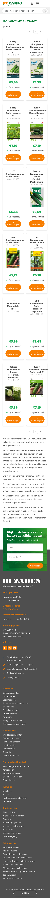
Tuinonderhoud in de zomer (15, 854)
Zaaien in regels (10, 875)
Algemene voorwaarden (13, 816)
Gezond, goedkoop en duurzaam (17, 857)
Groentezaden (9, 700)
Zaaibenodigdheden (12, 738)
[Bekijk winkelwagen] (37, 3)
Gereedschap (9, 748)
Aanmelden (35, 565)
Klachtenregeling (10, 836)
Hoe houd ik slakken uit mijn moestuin (19, 861)
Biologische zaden (11, 693)
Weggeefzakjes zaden (12, 720)
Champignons (9, 780)
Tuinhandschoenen (11, 755)
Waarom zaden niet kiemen (15, 868)
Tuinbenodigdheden (11, 742)
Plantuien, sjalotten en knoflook (16, 766)
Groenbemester (10, 713)
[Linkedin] (15, 648)
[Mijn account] (32, 3)
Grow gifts (7, 717)
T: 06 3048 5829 (10, 609)
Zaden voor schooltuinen (14, 864)
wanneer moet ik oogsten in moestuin (19, 871)
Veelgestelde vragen (12, 833)
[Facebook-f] (5, 648)
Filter (8, 27)
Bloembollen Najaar (11, 773)
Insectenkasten (9, 745)
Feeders (6, 794)
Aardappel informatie (12, 878)
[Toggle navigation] (45, 3)
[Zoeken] (44, 11)
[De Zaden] (13, 4)
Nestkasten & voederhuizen (15, 798)
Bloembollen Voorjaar (12, 777)
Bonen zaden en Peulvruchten (16, 703)
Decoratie (7, 752)
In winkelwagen (13, 94)
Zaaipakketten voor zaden (14, 724)
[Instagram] (10, 648)
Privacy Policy (9, 812)
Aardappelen (8, 770)
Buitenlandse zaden (11, 710)
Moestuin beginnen (11, 847)
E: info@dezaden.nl (11, 606)
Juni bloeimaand (10, 851)
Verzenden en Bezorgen (13, 826)
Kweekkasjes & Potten (12, 735)
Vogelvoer (7, 791)
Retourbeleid (8, 829)
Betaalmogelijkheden (12, 822)
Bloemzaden (8, 707)
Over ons (7, 819)
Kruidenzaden (9, 696)
